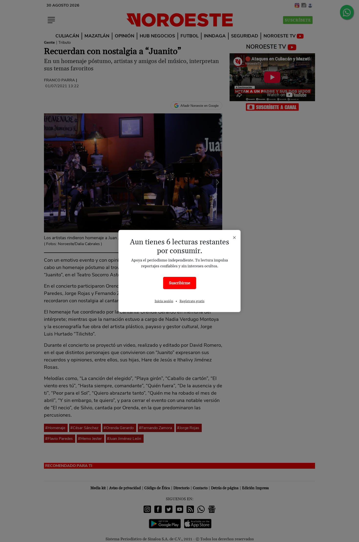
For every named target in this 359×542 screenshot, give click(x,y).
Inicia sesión (164, 301)
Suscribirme (179, 283)
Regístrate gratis (192, 301)
